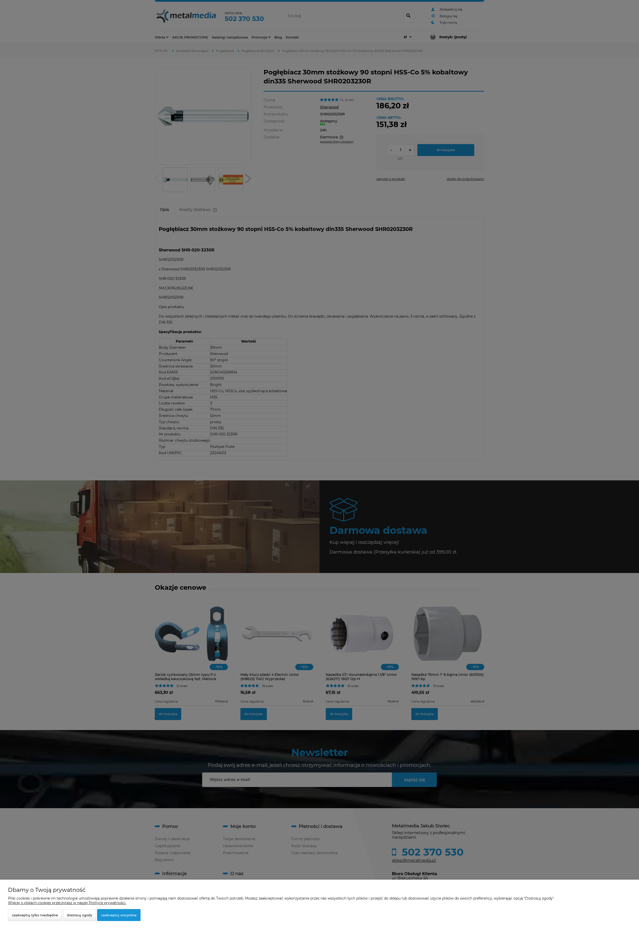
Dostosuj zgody (79, 915)
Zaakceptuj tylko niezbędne (35, 915)
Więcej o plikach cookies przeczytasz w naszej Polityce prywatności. (67, 903)
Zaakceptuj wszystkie (119, 915)
